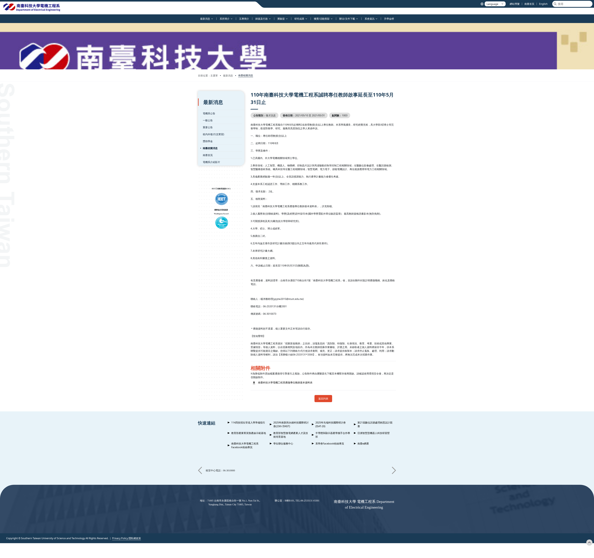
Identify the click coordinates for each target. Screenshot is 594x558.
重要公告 (208, 127)
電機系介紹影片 (211, 162)
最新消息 (228, 75)
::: (0, 17)
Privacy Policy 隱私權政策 (126, 538)
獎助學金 (208, 141)
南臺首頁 (208, 155)
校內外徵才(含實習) (213, 134)
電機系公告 (209, 113)
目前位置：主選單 (208, 75)
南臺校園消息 (245, 75)
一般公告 (208, 120)
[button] (200, 470)
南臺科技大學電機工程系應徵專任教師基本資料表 (285, 382)
